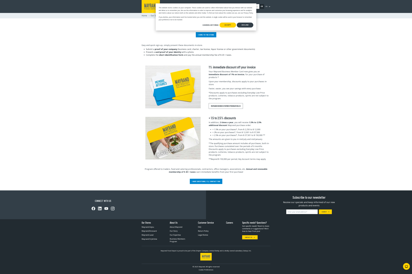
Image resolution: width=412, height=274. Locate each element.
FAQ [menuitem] (199, 227)
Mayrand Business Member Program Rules (226, 106)
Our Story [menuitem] (174, 231)
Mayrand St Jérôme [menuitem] (149, 239)
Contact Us (249, 237)
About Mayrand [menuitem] (176, 227)
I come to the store (206, 35)
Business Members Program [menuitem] (177, 240)
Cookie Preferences (206, 270)
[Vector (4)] (105, 208)
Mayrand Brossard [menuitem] (149, 231)
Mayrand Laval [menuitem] (147, 235)
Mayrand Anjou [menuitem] (148, 227)
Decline (245, 25)
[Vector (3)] (98, 208)
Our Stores (146, 222)
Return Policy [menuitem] (203, 231)
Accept (228, 25)
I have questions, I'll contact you (206, 181)
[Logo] (206, 257)
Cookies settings (211, 25)
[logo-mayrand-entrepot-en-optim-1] (151, 6)
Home (144, 15)
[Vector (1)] (93, 208)
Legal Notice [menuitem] (203, 235)
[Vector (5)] (111, 208)
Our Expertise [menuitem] (175, 235)
